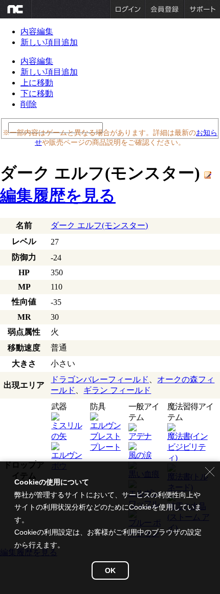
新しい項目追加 (49, 42)
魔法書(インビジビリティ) (187, 447)
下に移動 (36, 93)
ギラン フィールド (117, 390)
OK (110, 570)
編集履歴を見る (58, 195)
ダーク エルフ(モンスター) (99, 225)
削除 (28, 104)
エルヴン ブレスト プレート (105, 436)
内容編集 (36, 31)
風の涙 (139, 455)
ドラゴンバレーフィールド (100, 379)
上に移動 (36, 82)
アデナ (139, 436)
